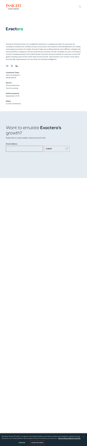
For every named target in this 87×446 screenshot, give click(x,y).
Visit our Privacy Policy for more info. (69, 438)
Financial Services (12, 85)
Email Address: (11, 144)
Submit (49, 149)
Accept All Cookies (37, 442)
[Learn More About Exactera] (7, 66)
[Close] (83, 436)
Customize (22, 442)
